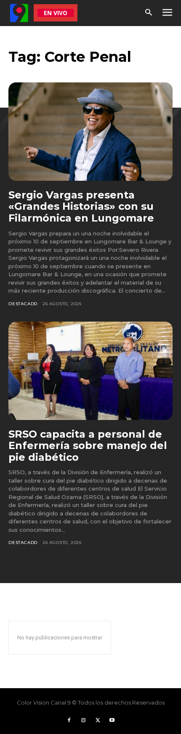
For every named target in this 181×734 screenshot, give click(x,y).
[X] (98, 721)
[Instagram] (83, 721)
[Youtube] (112, 721)
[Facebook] (69, 721)
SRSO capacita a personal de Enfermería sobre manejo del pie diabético (87, 445)
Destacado (22, 303)
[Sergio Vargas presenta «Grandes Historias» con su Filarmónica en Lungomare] (90, 131)
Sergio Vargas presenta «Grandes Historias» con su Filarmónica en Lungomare (81, 206)
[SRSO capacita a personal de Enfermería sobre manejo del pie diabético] (90, 371)
